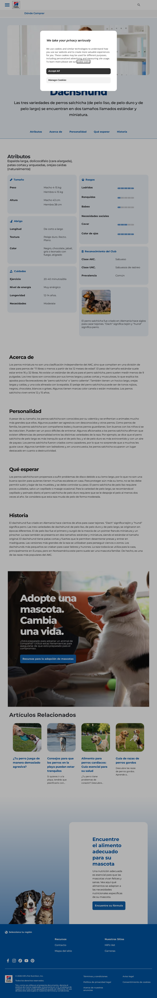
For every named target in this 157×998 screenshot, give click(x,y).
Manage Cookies (57, 80)
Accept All (53, 71)
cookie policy (83, 61)
